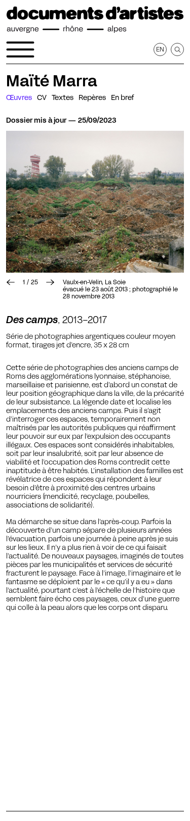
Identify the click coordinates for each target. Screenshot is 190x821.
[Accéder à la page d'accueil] (95, 19)
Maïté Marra (51, 80)
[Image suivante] (50, 282)
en (160, 49)
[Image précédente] (11, 282)
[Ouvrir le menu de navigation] (20, 49)
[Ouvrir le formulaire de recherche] (177, 49)
